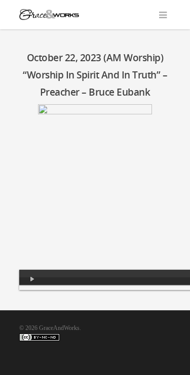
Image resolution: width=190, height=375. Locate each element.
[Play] (32, 280)
